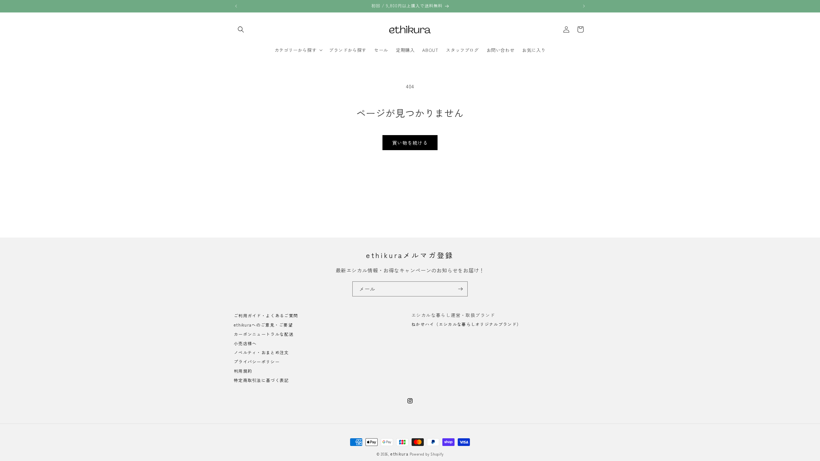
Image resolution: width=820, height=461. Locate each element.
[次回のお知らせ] (584, 6)
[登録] (460, 288)
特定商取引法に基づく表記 (261, 380)
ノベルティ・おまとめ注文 (261, 352)
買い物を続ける (410, 142)
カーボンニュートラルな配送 (263, 334)
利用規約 (243, 371)
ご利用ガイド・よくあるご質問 (266, 316)
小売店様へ (245, 343)
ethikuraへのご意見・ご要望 (263, 325)
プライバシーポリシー (257, 362)
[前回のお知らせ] (236, 6)
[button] (241, 29)
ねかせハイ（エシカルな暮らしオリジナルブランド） (466, 324)
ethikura (399, 454)
